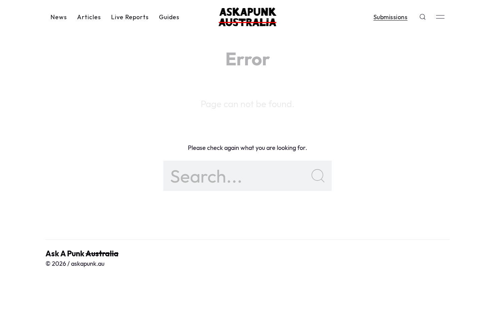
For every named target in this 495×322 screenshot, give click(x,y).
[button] (422, 16)
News (59, 17)
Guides (169, 17)
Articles (89, 17)
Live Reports (130, 17)
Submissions (390, 17)
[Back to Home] (247, 17)
